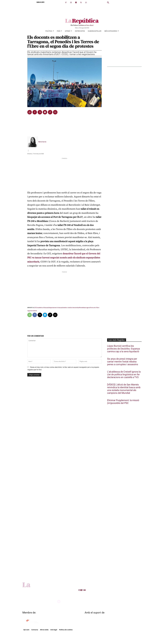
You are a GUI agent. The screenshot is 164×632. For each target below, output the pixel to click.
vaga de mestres (32, 310)
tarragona (87, 307)
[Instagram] (71, 2)
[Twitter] (81, 2)
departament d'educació (56, 307)
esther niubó (67, 307)
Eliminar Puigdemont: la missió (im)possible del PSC (123, 402)
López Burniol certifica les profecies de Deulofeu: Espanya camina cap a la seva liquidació (123, 348)
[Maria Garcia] (32, 141)
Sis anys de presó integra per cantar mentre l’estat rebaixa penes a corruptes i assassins (122, 361)
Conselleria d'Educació (42, 307)
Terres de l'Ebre (94, 307)
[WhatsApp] (86, 2)
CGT (35, 307)
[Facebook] (66, 2)
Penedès (81, 307)
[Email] (55, 112)
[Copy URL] (50, 112)
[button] (108, 2)
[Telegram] (76, 2)
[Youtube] (85, 590)
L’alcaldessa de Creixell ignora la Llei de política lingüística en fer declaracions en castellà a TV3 (124, 374)
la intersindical (75, 307)
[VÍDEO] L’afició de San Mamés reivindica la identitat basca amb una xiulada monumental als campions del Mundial (123, 389)
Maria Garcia (42, 142)
